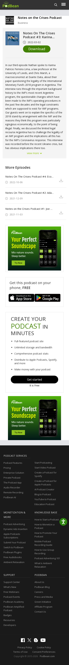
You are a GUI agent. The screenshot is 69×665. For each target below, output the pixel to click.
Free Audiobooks (13, 557)
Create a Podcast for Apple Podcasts (45, 482)
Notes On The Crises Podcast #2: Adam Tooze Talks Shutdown (29, 192)
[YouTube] (44, 641)
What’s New (10, 587)
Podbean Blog (42, 587)
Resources (9, 620)
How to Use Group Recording (44, 551)
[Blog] (37, 641)
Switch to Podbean (14, 547)
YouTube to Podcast (45, 499)
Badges (8, 615)
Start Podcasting (43, 462)
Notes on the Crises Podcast (40, 17)
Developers (10, 625)
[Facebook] (24, 641)
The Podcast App (13, 482)
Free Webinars (11, 591)
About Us (39, 582)
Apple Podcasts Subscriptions (12, 535)
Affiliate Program (43, 606)
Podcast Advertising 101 (47, 558)
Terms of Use (20, 651)
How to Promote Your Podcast (45, 534)
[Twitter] (30, 641)
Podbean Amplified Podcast (14, 608)
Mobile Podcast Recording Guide (43, 543)
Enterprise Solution (14, 472)
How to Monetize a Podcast (44, 526)
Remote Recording (13, 492)
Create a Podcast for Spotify (45, 474)
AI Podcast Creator (44, 489)
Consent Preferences (43, 651)
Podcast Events (12, 596)
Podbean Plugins (13, 552)
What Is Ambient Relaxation (43, 565)
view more (33, 153)
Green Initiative (42, 601)
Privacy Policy (25, 647)
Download (36, 48)
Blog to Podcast (42, 494)
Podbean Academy (14, 601)
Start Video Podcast (45, 467)
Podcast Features (13, 462)
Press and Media (43, 596)
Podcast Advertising (14, 524)
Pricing (7, 467)
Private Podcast (12, 477)
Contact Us (40, 611)
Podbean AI (10, 497)
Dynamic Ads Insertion (15, 529)
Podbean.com (47, 656)
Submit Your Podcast (15, 542)
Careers (38, 591)
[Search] (56, 5)
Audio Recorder (12, 487)
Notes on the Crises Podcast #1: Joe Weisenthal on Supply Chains (29, 208)
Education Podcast (44, 504)
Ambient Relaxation (14, 562)
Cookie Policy (44, 647)
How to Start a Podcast (46, 519)
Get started (34, 379)
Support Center (12, 582)
